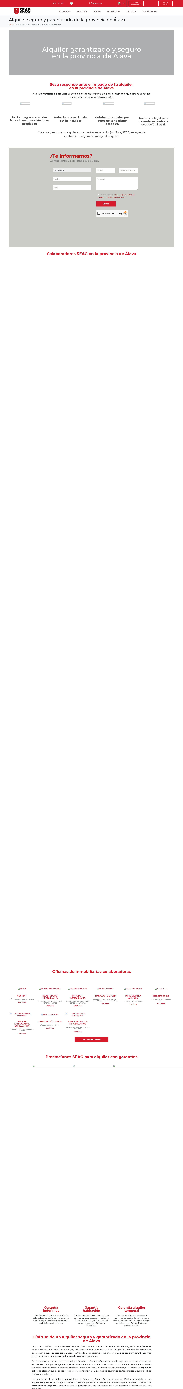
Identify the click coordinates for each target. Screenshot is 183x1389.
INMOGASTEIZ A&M (105, 996)
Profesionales (113, 11)
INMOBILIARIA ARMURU (133, 997)
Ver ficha (22, 1002)
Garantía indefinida (51, 1309)
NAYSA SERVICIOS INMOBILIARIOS (78, 1022)
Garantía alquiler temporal (131, 1309)
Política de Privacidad (116, 197)
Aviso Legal (119, 195)
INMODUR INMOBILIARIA (77, 997)
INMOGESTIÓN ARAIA (50, 1021)
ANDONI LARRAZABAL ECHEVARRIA (22, 1023)
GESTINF (22, 996)
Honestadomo (161, 996)
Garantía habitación (91, 1309)
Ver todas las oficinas (91, 1039)
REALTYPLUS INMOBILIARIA (50, 997)
